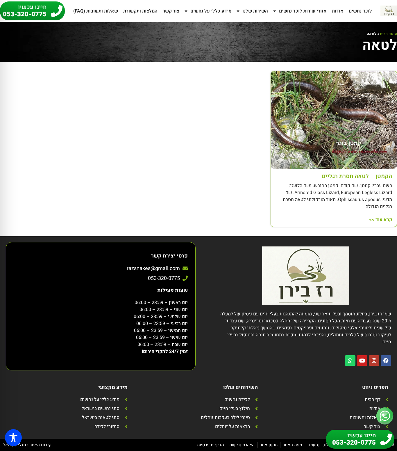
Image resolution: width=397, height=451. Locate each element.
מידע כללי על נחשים (210, 11)
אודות (338, 11)
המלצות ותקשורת (140, 11)
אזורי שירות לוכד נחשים (303, 11)
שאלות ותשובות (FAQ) (95, 11)
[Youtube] (362, 360)
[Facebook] (386, 360)
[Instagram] (374, 360)
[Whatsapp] (350, 360)
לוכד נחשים (360, 11)
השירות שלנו (255, 11)
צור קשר (171, 11)
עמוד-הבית (388, 34)
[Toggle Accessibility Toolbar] (13, 438)
